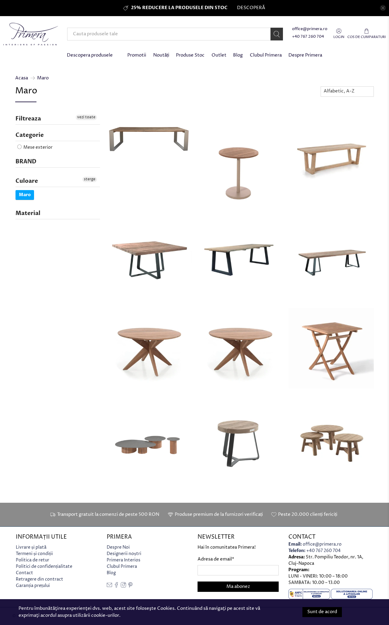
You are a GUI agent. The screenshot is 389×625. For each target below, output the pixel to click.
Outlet (219, 55)
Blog (238, 55)
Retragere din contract (39, 579)
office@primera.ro (309, 29)
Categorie (29, 135)
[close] (383, 8)
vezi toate (86, 117)
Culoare (26, 181)
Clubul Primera (266, 55)
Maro (43, 78)
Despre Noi (118, 547)
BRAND (25, 161)
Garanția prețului (33, 586)
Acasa (21, 78)
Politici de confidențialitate (44, 566)
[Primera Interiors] (30, 34)
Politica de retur (32, 560)
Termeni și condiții (34, 554)
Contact (24, 573)
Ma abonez (238, 586)
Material (27, 213)
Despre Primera (305, 55)
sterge (89, 179)
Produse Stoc (190, 55)
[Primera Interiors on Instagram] (123, 586)
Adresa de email (216, 559)
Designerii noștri (124, 554)
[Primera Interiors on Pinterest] (130, 586)
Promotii (136, 55)
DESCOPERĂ (251, 8)
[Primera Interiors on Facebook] (116, 586)
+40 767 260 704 (308, 36)
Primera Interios (123, 560)
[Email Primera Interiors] (109, 586)
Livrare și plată (31, 547)
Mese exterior (37, 147)
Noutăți (161, 55)
